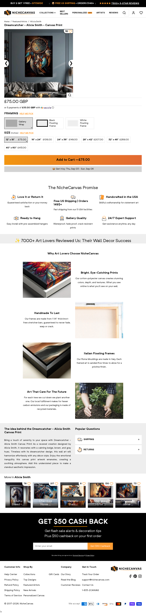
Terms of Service (78, 555)
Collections (46, 13)
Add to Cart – (73, 160)
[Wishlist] (141, 12)
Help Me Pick (26, 114)
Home (7, 22)
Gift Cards (54, 574)
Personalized (79, 13)
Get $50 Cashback (100, 546)
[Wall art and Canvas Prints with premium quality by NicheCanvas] (19, 12)
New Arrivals (29, 590)
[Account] (133, 12)
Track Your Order (90, 574)
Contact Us (87, 585)
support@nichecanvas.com (95, 580)
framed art (82, 363)
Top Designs (29, 580)
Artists (100, 13)
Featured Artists (20, 22)
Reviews (113, 13)
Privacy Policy (90, 555)
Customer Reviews (70, 585)
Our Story (66, 574)
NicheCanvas (26, 604)
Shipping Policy (12, 590)
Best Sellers (64, 13)
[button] (73, 108)
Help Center (10, 574)
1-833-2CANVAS (90, 590)
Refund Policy (11, 585)
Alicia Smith (35, 22)
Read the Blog (68, 580)
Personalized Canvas (33, 596)
